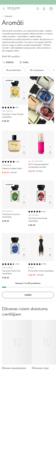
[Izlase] (24, 92)
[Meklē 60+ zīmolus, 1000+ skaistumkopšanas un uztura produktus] (38, 9)
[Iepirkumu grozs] (51, 8)
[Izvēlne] (3, 8)
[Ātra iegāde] (24, 98)
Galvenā (8, 16)
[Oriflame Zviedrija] (13, 8)
